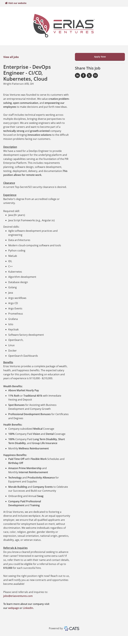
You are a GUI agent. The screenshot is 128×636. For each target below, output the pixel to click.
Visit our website (17, 3)
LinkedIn (28, 608)
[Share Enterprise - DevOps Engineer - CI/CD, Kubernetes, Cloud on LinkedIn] (77, 76)
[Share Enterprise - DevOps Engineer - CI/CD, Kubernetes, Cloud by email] (95, 76)
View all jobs (11, 57)
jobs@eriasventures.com (18, 596)
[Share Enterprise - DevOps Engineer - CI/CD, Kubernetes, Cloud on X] (89, 76)
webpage (13, 608)
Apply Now (100, 56)
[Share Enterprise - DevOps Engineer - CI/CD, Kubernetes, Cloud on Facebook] (83, 76)
